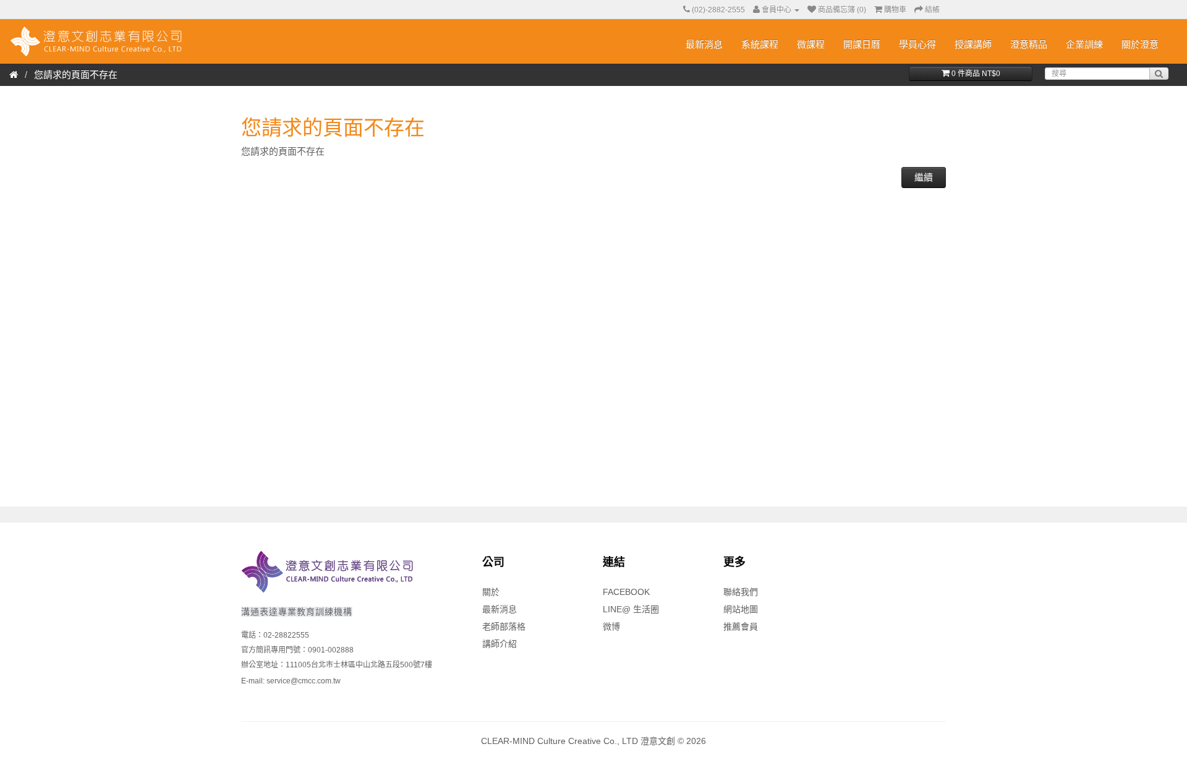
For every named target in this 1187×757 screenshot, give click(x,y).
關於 (491, 592)
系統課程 (759, 44)
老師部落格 (503, 626)
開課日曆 (861, 44)
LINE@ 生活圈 (631, 609)
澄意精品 (1028, 44)
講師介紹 (499, 644)
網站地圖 (740, 609)
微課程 (811, 44)
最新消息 (704, 44)
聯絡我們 (740, 592)
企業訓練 (1084, 44)
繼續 (923, 177)
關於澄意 (1140, 44)
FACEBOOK (626, 592)
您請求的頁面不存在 (75, 74)
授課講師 (973, 44)
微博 (611, 626)
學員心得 (917, 44)
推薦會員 (740, 626)
